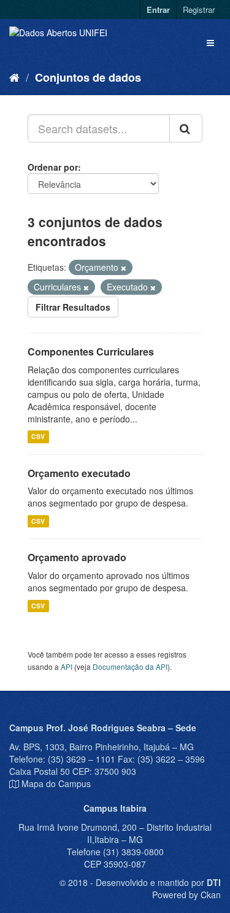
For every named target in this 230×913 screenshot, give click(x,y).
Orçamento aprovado (77, 557)
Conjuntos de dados (88, 77)
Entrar (158, 9)
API (66, 666)
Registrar (199, 9)
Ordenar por (53, 167)
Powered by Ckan (186, 894)
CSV (38, 436)
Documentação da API (130, 666)
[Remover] (123, 268)
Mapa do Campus (56, 783)
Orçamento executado (79, 473)
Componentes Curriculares (91, 351)
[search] (185, 128)
